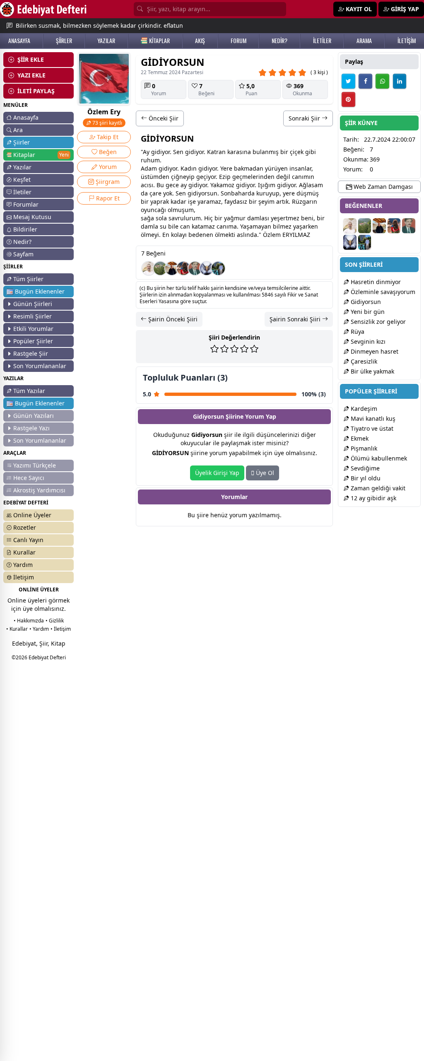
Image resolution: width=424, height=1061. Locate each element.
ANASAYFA (19, 40)
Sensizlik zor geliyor (377, 322)
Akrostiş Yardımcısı (39, 490)
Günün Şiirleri (32, 304)
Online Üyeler (32, 515)
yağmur (235, 218)
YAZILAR (106, 40)
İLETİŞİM (407, 40)
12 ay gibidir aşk (372, 498)
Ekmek (359, 438)
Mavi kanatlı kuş (372, 418)
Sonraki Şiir (305, 118)
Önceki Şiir (162, 118)
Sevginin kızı (367, 341)
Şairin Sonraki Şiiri (296, 319)
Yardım (23, 565)
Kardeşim (363, 408)
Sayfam (23, 254)
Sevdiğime (364, 468)
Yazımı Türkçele (34, 465)
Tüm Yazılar (29, 391)
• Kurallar (17, 628)
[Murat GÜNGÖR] (218, 268)
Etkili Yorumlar (33, 329)
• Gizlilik (55, 620)
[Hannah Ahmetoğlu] (183, 268)
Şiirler (21, 142)
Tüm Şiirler (28, 279)
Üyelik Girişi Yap (217, 473)
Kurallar (24, 552)
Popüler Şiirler (33, 341)
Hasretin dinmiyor (375, 282)
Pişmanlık (363, 448)
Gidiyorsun (365, 302)
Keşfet (22, 179)
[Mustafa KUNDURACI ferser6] (206, 268)
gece (172, 185)
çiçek (297, 152)
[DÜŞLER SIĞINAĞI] (171, 268)
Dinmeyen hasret (373, 351)
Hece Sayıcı (28, 478)
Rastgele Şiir (30, 353)
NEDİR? (279, 40)
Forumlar (26, 204)
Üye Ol (264, 473)
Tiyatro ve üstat (371, 428)
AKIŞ (200, 40)
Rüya (356, 331)
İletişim (23, 577)
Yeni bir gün (367, 312)
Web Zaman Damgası (382, 186)
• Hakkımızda (29, 620)
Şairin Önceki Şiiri (172, 319)
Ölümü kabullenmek (378, 458)
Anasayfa (26, 117)
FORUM (238, 40)
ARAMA (364, 40)
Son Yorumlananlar (39, 366)
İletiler (22, 192)
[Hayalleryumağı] (160, 268)
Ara (18, 130)
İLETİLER (322, 40)
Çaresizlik (363, 361)
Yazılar (22, 167)
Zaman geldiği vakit (377, 488)
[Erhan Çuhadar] (148, 268)
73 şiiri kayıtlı (106, 122)
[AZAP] (195, 268)
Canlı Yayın (28, 540)
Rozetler (24, 527)
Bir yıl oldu (365, 478)
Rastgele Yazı (31, 428)
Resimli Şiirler (32, 316)
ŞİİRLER (64, 40)
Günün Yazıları (33, 416)
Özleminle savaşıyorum (382, 292)
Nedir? (22, 242)
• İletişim (61, 628)
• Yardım (39, 628)
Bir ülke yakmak (371, 371)
